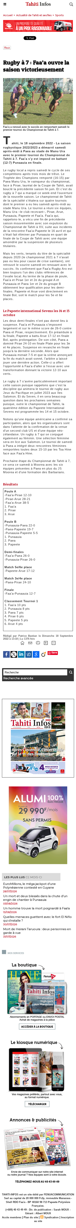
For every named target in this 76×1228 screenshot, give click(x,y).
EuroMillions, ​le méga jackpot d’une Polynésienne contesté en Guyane (29, 885)
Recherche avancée (18, 678)
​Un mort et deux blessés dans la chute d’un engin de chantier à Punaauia (35, 898)
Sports (59, 15)
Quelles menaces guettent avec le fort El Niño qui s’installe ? (37, 918)
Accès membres (11, 1217)
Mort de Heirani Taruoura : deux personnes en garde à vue (37, 931)
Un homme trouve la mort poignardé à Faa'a (36, 908)
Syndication (51, 1217)
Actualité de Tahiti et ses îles (33, 15)
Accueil (7, 15)
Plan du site (31, 1217)
